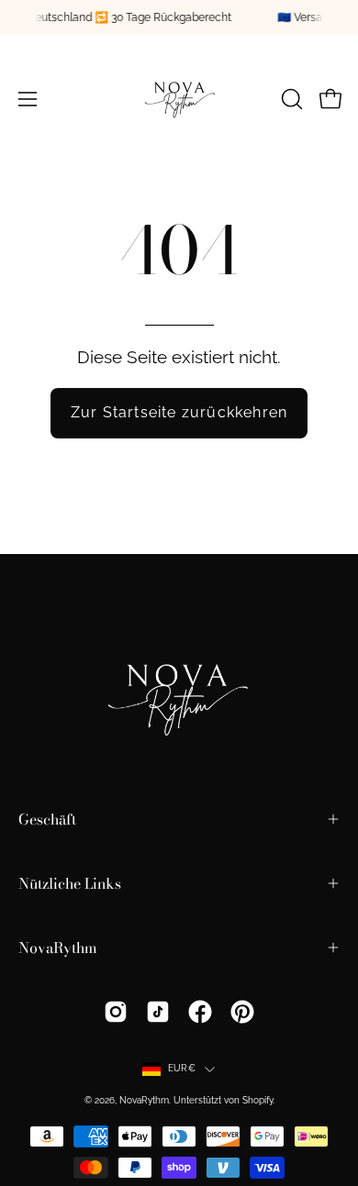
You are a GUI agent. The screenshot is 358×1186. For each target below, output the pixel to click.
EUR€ (182, 1068)
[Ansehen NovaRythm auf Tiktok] (158, 1011)
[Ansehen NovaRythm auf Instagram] (115, 1011)
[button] (290, 99)
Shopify (257, 1100)
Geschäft (47, 819)
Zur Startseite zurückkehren (179, 412)
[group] (179, 17)
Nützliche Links (69, 883)
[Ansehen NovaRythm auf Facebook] (200, 1011)
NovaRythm (57, 948)
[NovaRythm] (179, 99)
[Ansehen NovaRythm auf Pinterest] (242, 1011)
